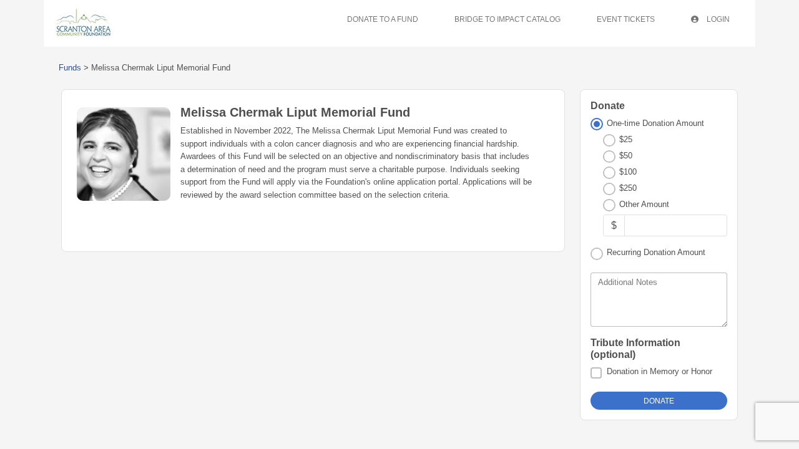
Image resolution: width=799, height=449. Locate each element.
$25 (625, 139)
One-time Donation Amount (655, 123)
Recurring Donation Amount (656, 252)
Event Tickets (626, 19)
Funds (70, 67)
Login (717, 19)
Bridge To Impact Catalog (507, 19)
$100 (628, 171)
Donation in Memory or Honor (659, 371)
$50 (625, 155)
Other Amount (644, 204)
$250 (628, 188)
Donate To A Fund (382, 19)
